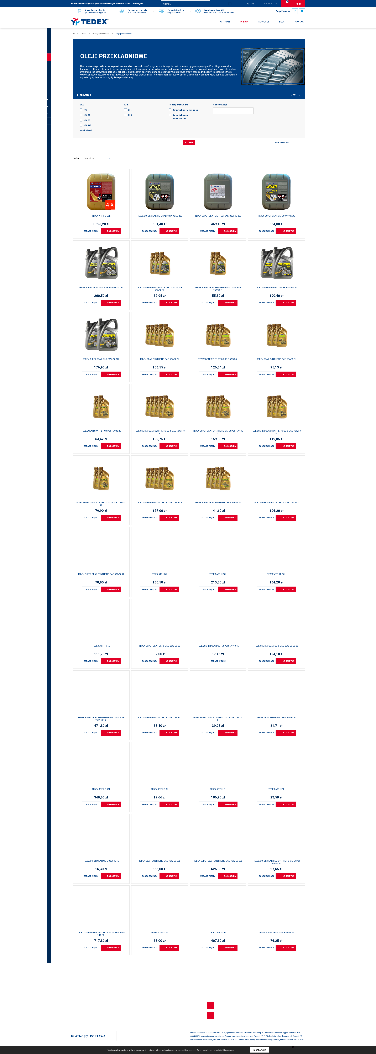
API (126, 104)
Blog (282, 21)
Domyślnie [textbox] (89, 158)
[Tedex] (90, 21)
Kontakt (300, 21)
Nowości (263, 21)
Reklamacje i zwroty (151, 986)
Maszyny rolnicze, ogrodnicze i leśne (89, 997)
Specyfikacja (220, 104)
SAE (82, 104)
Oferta (244, 21)
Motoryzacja (77, 986)
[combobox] (98, 158)
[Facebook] (295, 11)
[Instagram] (302, 11)
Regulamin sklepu (150, 997)
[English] (230, 3)
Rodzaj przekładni (178, 104)
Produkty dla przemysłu (82, 1002)
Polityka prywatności (151, 991)
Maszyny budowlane (81, 991)
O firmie (225, 21)
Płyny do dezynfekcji (81, 1007)
